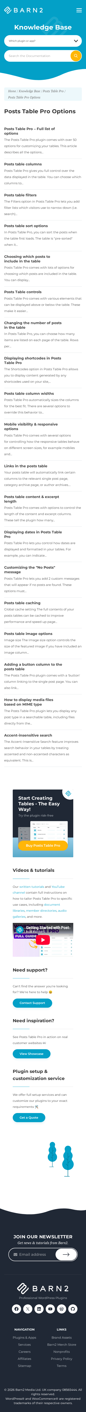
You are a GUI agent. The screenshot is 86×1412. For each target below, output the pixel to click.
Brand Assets (62, 1337)
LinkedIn (39, 1309)
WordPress (61, 1309)
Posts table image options (28, 634)
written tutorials (31, 887)
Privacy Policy (61, 1359)
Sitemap (24, 1366)
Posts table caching (22, 603)
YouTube (50, 1309)
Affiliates (24, 1359)
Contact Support (32, 1003)
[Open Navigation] (79, 10)
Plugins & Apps (24, 1337)
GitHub (72, 1309)
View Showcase (31, 1054)
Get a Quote (29, 1117)
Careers (24, 1352)
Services (24, 1345)
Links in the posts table (25, 466)
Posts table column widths (29, 393)
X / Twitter (27, 1309)
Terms (61, 1366)
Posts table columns (23, 164)
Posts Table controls (23, 292)
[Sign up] (66, 1254)
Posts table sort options (26, 226)
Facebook (16, 1309)
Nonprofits (61, 1352)
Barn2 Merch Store (61, 1345)
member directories (41, 911)
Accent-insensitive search (28, 735)
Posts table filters (20, 195)
